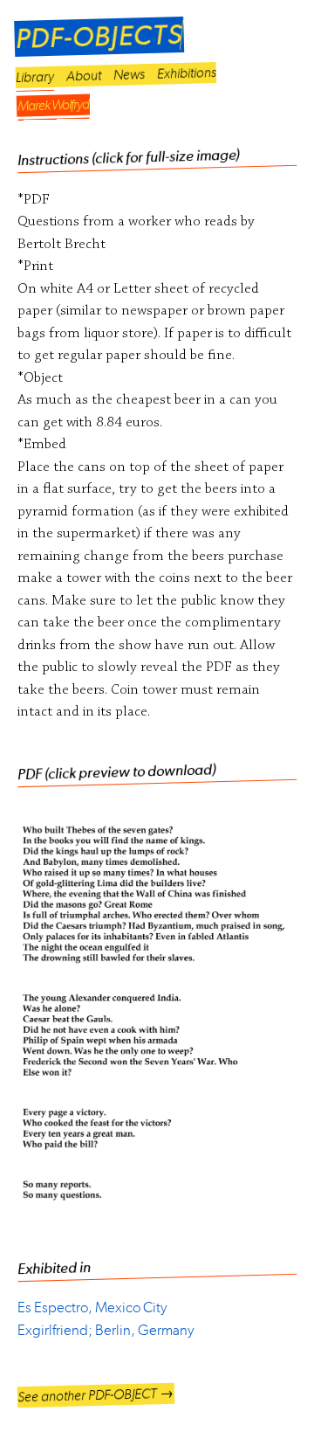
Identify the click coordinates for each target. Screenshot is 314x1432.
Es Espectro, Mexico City (92, 1307)
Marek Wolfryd (53, 105)
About (83, 75)
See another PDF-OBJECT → (95, 1395)
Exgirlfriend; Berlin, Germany (105, 1330)
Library (35, 76)
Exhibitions (186, 72)
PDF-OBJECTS (99, 36)
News (129, 74)
